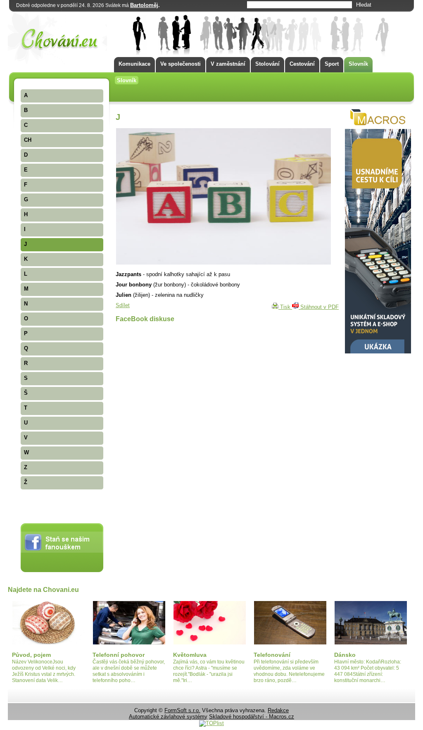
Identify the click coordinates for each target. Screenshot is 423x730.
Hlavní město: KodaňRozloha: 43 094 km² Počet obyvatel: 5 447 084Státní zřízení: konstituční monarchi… (367, 671)
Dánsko (345, 654)
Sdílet (123, 305)
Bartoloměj (144, 5)
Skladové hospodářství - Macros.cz (251, 716)
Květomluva (190, 654)
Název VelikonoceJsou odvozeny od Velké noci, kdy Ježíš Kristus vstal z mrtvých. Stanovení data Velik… (44, 671)
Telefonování (272, 654)
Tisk (285, 307)
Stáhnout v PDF (319, 307)
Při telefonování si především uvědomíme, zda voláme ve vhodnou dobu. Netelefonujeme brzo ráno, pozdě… (289, 671)
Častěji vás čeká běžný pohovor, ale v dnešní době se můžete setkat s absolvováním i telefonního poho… (129, 671)
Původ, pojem (31, 654)
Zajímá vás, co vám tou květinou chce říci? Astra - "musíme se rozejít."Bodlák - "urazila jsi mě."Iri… (209, 671)
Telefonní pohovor (119, 654)
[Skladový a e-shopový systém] (378, 351)
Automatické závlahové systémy (168, 716)
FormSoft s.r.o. (182, 710)
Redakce (278, 710)
